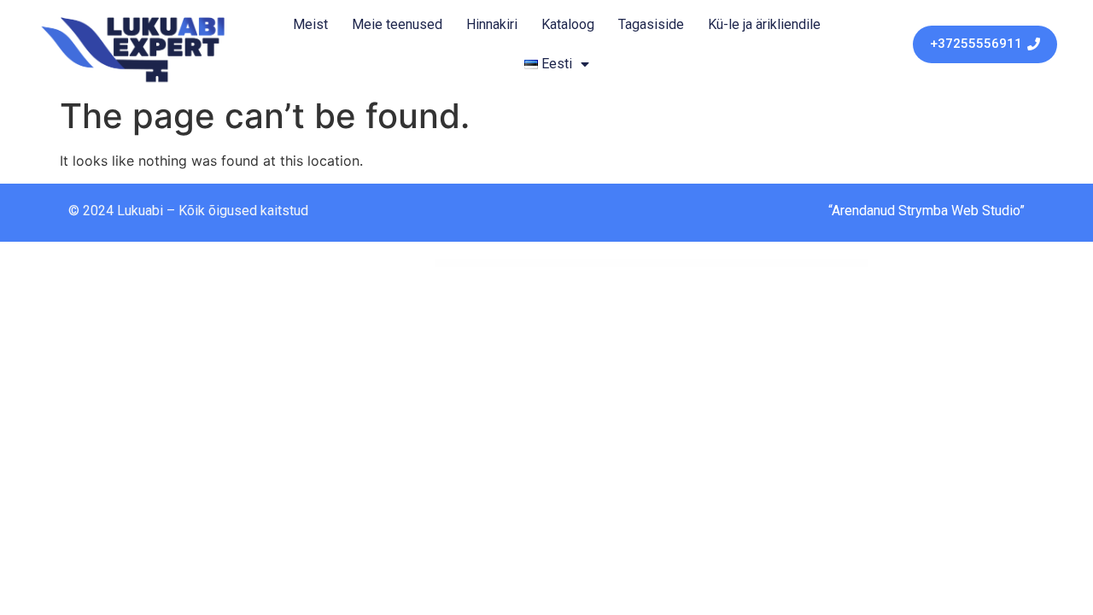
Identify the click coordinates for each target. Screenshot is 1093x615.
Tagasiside (651, 24)
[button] (985, 44)
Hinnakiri (491, 24)
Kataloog (567, 24)
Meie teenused (397, 24)
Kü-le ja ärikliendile (764, 24)
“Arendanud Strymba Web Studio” (926, 210)
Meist (310, 24)
